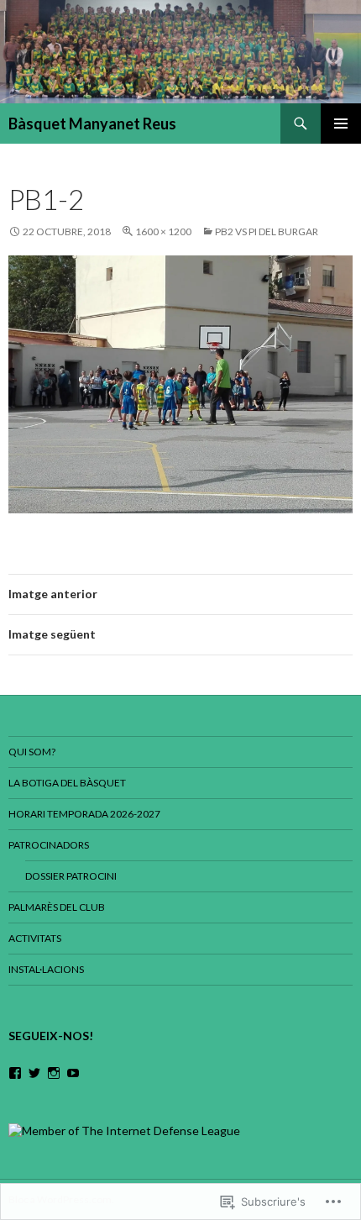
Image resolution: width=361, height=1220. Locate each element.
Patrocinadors (48, 845)
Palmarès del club (56, 907)
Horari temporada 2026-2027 (84, 813)
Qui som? (31, 751)
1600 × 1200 (163, 231)
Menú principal (341, 123)
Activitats (34, 938)
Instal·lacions (46, 969)
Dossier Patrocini (71, 876)
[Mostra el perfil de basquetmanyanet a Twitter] (34, 1073)
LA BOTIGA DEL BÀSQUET (67, 782)
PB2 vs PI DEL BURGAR (266, 231)
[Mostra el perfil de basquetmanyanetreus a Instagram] (53, 1073)
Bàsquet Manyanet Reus (92, 123)
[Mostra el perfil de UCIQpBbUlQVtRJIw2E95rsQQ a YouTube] (73, 1073)
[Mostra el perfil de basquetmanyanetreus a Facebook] (15, 1073)
